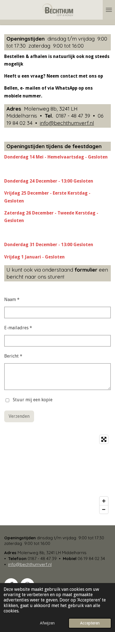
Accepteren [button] (90, 623)
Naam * (12, 299)
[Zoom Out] (104, 509)
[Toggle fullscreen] (104, 439)
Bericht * (13, 356)
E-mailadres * (18, 327)
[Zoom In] (104, 501)
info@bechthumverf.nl (67, 123)
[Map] (57, 474)
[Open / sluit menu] (109, 10)
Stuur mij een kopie (32, 400)
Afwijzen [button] (47, 623)
